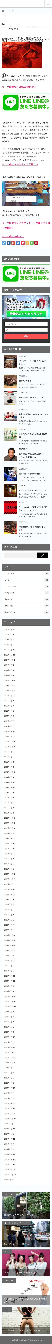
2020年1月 (8, 813)
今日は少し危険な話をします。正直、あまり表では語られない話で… (33, 515)
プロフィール (26, 593)
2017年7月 (8, 961)
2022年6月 (8, 762)
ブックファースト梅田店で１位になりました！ (33, 362)
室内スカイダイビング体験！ (30, 474)
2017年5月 (8, 971)
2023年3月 (8, 726)
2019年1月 (8, 869)
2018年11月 (8, 879)
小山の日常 (26, 599)
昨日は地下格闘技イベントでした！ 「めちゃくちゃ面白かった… (33, 535)
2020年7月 (8, 803)
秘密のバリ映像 (25, 381)
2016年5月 (8, 1027)
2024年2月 (8, 670)
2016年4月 (8, 1032)
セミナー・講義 (26, 586)
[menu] (48, 4)
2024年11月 (8, 660)
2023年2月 (8, 731)
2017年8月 (8, 956)
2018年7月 (8, 900)
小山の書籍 (26, 606)
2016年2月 (8, 1042)
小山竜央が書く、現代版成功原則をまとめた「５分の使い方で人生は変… (33, 442)
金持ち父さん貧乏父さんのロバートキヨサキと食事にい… (33, 455)
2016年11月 (8, 1001)
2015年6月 (8, 1083)
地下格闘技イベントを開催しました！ (32, 528)
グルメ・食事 (26, 574)
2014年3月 (8, 1159)
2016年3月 (8, 1037)
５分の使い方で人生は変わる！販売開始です (33, 435)
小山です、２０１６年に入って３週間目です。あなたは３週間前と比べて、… (33, 386)
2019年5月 (8, 849)
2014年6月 (8, 1144)
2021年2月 (8, 787)
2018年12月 (8, 874)
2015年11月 (8, 1057)
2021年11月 (8, 772)
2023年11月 (8, 685)
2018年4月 (8, 915)
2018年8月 (8, 894)
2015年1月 (8, 1108)
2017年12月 (8, 935)
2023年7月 (8, 706)
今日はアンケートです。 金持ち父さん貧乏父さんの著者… (33, 462)
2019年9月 (8, 833)
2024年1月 (8, 675)
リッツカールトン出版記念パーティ (33, 490)
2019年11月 (8, 823)
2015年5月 (8, 1088)
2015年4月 (8, 1093)
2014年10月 (8, 1124)
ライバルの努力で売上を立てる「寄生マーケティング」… (33, 508)
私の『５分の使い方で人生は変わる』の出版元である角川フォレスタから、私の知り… (33, 496)
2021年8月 (8, 782)
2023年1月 (8, 736)
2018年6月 (8, 905)
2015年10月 (8, 1063)
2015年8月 (8, 1073)
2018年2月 (8, 925)
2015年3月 (8, 1098)
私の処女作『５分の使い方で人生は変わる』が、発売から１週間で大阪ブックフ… (33, 369)
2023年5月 (8, 716)
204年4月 (7, 1180)
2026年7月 (8, 635)
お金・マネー (9, 1280)
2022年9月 (8, 752)
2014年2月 (8, 1165)
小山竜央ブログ (24, 1340)
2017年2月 (8, 986)
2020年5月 (8, 808)
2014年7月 (8, 1139)
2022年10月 (8, 747)
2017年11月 (8, 940)
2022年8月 (8, 757)
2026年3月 (8, 655)
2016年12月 (8, 996)
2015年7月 (8, 1078)
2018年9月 (8, 889)
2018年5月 (8, 910)
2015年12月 (8, 1052)
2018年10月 (8, 884)
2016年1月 (8, 1047)
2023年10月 (8, 691)
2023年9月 (8, 696)
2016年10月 (8, 1007)
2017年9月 (8, 950)
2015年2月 (8, 1103)
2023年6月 (8, 711)
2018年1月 (8, 930)
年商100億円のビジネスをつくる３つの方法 (33, 415)
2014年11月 (8, 1119)
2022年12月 (8, 742)
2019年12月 (8, 818)
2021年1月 (8, 792)
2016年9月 (8, 1012)
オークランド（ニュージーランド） (16, 1223)
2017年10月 (8, 945)
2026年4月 (8, 650)
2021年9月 (8, 777)
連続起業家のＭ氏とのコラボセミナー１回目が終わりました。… (33, 422)
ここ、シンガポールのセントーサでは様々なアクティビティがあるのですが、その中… (33, 480)
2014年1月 (8, 1170)
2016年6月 (8, 1022)
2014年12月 (8, 1114)
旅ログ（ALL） (26, 612)
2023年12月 (8, 680)
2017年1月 (8, 991)
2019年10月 (8, 828)
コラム (26, 580)
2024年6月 (8, 665)
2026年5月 (8, 645)
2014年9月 (8, 1129)
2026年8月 (8, 629)
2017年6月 (8, 966)
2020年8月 (8, 798)
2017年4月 (8, 976)
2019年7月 (8, 838)
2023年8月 (8, 701)
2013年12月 (8, 1175)
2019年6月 (8, 843)
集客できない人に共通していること (33, 398)
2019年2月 (8, 864)
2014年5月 (8, 1149)
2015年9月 (8, 1068)
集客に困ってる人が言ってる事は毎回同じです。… (33, 402)
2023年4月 (8, 721)
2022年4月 (8, 767)
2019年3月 (8, 859)
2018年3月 (8, 920)
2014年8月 (8, 1134)
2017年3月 (8, 981)
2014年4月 (8, 1154)
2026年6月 (8, 640)
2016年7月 (8, 1017)
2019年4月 (8, 854)
